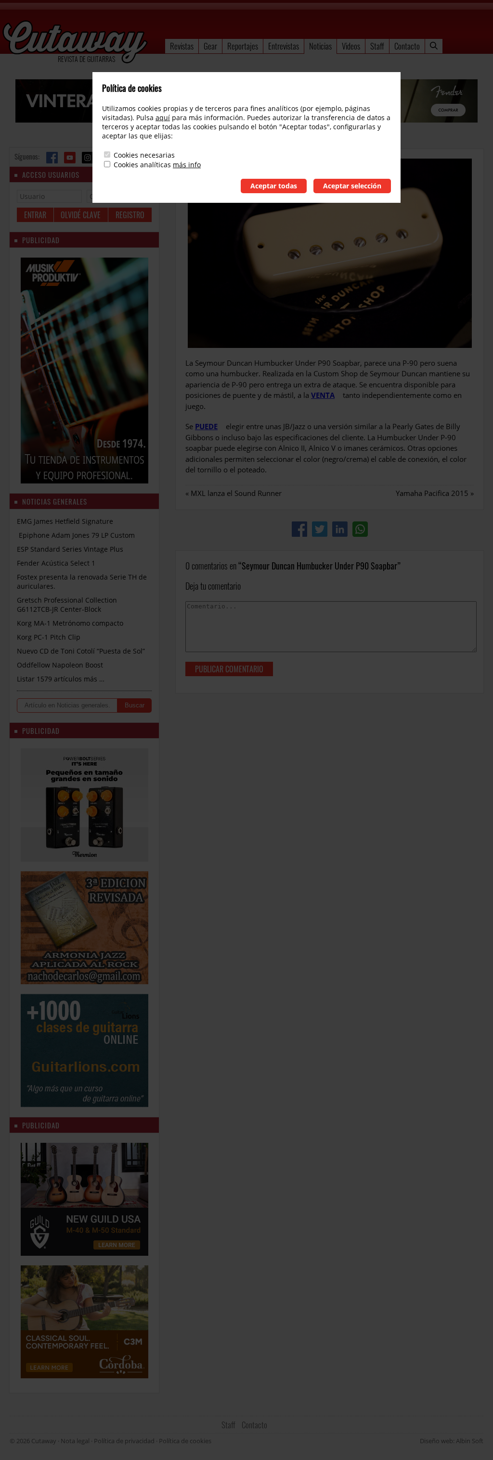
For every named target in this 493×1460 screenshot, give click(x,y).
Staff (377, 46)
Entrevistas (283, 46)
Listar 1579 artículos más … (60, 678)
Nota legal (75, 1440)
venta (323, 395)
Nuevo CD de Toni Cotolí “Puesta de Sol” (81, 651)
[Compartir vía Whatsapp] (360, 529)
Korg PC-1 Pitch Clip (48, 637)
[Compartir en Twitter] (319, 529)
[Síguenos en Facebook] (52, 157)
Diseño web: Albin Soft (451, 1440)
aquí (163, 117)
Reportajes (242, 46)
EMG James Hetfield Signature (65, 521)
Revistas (182, 46)
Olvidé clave (81, 215)
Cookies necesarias (144, 155)
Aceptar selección (352, 185)
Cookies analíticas (142, 164)
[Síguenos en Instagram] (87, 157)
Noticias (320, 46)
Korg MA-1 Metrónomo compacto (70, 623)
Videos (351, 46)
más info (187, 164)
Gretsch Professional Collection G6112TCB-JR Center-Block (67, 604)
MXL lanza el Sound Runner (236, 493)
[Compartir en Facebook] (299, 529)
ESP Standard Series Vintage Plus (70, 549)
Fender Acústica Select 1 (56, 563)
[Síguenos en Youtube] (70, 157)
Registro (130, 215)
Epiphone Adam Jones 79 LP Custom (76, 535)
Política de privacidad (124, 1440)
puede (206, 426)
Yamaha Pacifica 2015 (432, 493)
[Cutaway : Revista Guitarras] (75, 42)
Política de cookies (185, 1440)
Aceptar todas (273, 185)
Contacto (407, 46)
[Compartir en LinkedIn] (340, 529)
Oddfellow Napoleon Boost (60, 664)
